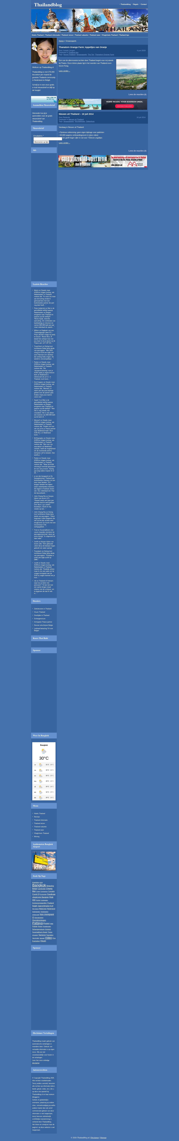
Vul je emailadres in (56, 140)
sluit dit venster (68, 147)
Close (134, 117)
